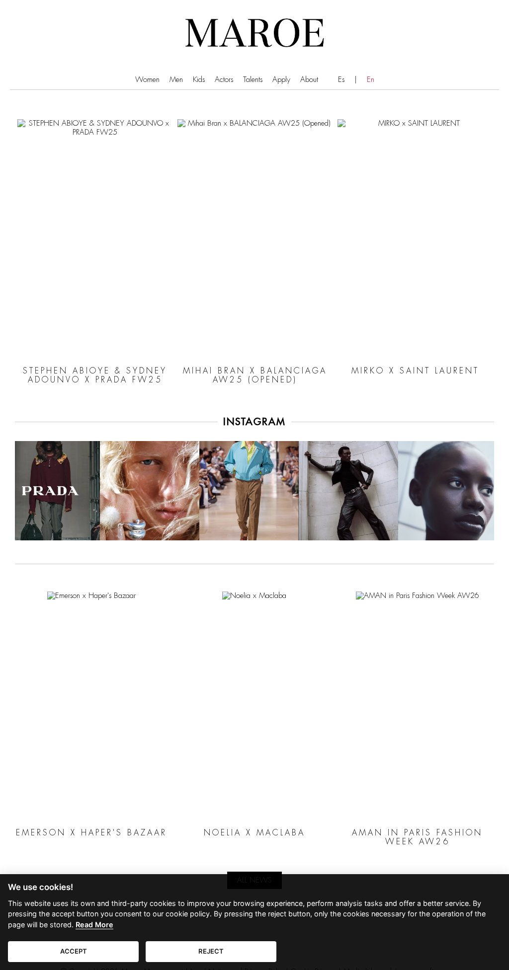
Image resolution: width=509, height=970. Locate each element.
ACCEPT (73, 951)
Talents (252, 79)
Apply (281, 79)
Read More (94, 924)
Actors (224, 79)
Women (147, 79)
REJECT (211, 951)
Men (176, 79)
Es (341, 79)
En (370, 79)
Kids (199, 79)
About (309, 79)
